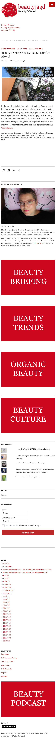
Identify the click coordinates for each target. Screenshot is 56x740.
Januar (8, 593)
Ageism (4, 133)
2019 (7, 614)
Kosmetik (40, 135)
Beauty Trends (7, 25)
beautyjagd (21, 61)
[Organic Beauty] (28, 387)
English (4, 673)
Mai (7, 581)
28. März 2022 (6, 61)
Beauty (42, 133)
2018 (7, 617)
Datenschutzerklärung (29, 525)
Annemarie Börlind (24, 133)
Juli (7, 575)
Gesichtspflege (8, 49)
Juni (7, 578)
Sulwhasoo (39, 137)
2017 (7, 620)
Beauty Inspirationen (10, 27)
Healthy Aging (31, 135)
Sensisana (24, 137)
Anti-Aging (35, 133)
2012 (7, 635)
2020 (7, 611)
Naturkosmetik (36, 49)
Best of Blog (5, 665)
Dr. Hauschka (11, 135)
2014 (7, 629)
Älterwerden (12, 133)
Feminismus (21, 135)
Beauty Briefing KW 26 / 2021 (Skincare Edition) (32, 449)
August (8, 566)
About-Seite (39, 243)
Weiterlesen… (7, 128)
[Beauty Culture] (28, 433)
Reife (18, 137)
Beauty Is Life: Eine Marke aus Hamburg (29, 463)
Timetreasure (49, 137)
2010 (6, 641)
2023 (6, 602)
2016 (7, 623)
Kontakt (4, 676)
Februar (9, 590)
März (8, 587)
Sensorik (32, 137)
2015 (7, 626)
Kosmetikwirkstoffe (8, 137)
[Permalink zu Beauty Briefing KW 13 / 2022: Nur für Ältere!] (28, 100)
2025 (6, 596)
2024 (6, 599)
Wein (3, 140)
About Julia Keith (7, 661)
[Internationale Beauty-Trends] (28, 341)
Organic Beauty (8, 30)
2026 (6, 563)
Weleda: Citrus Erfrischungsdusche (28, 477)
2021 (6, 608)
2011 (7, 638)
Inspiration (22, 49)
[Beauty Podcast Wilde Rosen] (28, 717)
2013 (7, 632)
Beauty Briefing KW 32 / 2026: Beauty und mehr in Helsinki (25, 572)
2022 (6, 605)
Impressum (5, 654)
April (8, 584)
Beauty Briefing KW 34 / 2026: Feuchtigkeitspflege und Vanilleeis (27, 569)
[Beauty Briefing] (28, 295)
